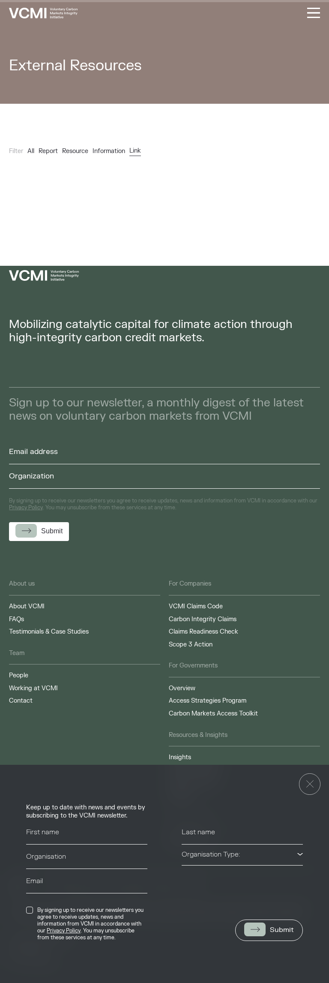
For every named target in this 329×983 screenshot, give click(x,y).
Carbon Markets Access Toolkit (213, 713)
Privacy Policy (64, 930)
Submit (282, 930)
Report (48, 151)
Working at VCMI (33, 688)
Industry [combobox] (194, 879)
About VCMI (27, 606)
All (30, 151)
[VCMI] (43, 13)
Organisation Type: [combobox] (211, 854)
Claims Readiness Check (203, 631)
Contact (21, 700)
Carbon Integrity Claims (202, 619)
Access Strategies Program (207, 700)
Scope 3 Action (190, 644)
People (18, 675)
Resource (75, 151)
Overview (182, 688)
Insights (180, 757)
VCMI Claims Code (196, 606)
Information (109, 151)
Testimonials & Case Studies (49, 631)
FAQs (16, 619)
